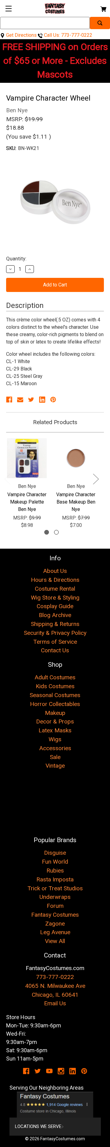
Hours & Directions (55, 579)
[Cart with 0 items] (103, 8)
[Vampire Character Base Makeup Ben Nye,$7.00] (76, 458)
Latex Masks (55, 730)
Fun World (55, 861)
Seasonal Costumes (55, 695)
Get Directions (21, 35)
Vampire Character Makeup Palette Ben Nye (26, 502)
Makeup (55, 712)
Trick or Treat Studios (55, 888)
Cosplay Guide (55, 606)
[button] (55, 1105)
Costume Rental (55, 588)
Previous (7, 478)
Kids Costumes (55, 686)
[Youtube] (49, 1071)
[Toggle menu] (8, 8)
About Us (55, 570)
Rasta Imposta (55, 879)
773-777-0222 (55, 976)
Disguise (55, 852)
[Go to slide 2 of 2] (56, 532)
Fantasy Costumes (55, 914)
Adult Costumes (55, 677)
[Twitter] (31, 400)
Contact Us (55, 650)
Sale (55, 757)
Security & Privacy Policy (55, 632)
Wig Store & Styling (55, 597)
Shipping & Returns (55, 623)
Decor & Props (55, 721)
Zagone (55, 923)
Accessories (55, 748)
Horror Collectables (55, 704)
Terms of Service (55, 641)
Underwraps (55, 896)
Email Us (55, 1003)
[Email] (20, 400)
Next (96, 478)
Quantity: (16, 258)
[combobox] (45, 23)
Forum (55, 905)
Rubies (55, 870)
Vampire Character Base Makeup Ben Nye (75, 502)
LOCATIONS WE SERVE (38, 1126)
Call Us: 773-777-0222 (67, 35)
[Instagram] (61, 1071)
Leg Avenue (55, 932)
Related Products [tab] (55, 422)
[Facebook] (9, 400)
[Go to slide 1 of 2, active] (46, 532)
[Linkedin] (42, 400)
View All (55, 941)
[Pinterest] (53, 400)
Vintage (55, 765)
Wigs (55, 739)
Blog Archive (55, 615)
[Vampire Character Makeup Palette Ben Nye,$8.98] (27, 458)
